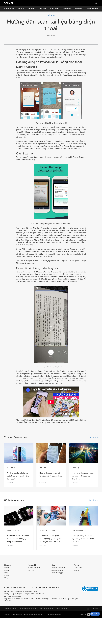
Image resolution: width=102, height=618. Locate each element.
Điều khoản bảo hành (46, 608)
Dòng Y (6, 575)
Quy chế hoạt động (61, 608)
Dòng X (6, 568)
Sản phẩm (7, 565)
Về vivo (76, 565)
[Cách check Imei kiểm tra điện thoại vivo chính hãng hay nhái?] (18, 453)
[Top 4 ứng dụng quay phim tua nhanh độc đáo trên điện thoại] (83, 453)
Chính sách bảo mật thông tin (28, 608)
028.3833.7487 (16, 596)
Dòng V (6, 570)
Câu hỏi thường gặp (57, 573)
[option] (19, 465)
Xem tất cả (93, 437)
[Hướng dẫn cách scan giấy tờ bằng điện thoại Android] (51, 453)
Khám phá (31, 570)
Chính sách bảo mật (10, 608)
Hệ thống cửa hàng (34, 568)
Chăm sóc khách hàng (58, 568)
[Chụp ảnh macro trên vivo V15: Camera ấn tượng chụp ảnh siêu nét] (18, 516)
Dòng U (6, 578)
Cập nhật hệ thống (57, 570)
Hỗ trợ (53, 565)
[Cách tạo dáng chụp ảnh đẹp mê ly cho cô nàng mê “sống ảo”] (83, 516)
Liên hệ (76, 570)
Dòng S (6, 573)
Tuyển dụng (78, 568)
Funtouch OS (32, 565)
